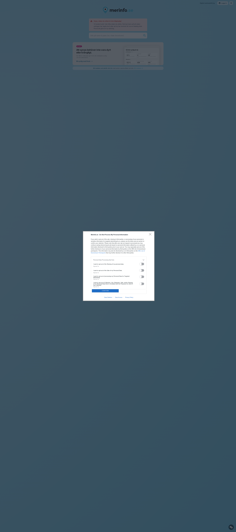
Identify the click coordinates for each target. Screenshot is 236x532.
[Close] (151, 235)
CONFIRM (105, 290)
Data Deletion (108, 297)
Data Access (118, 297)
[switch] (141, 264)
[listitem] (118, 260)
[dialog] (118, 266)
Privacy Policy (129, 297)
